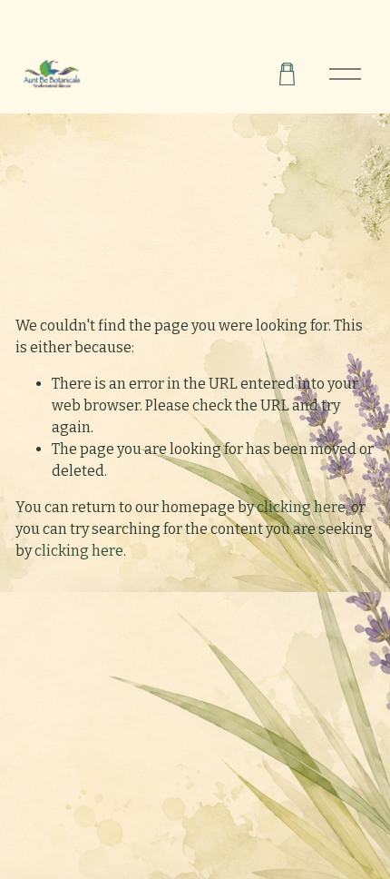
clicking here (301, 507)
